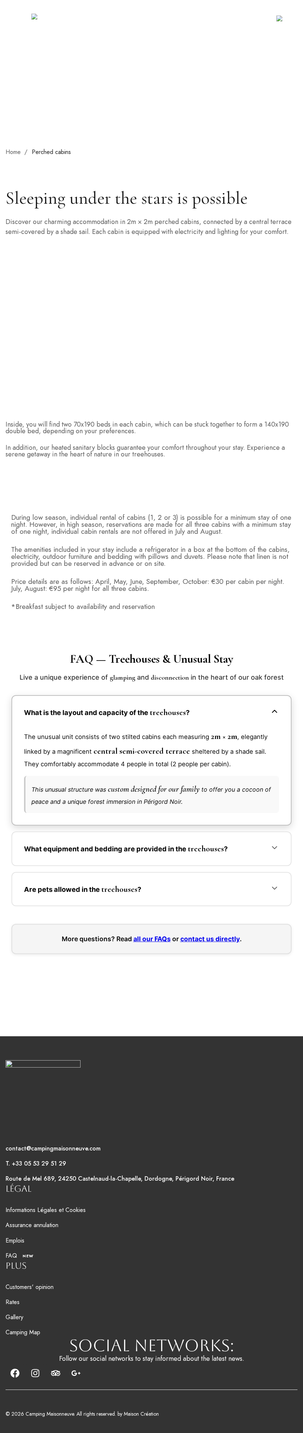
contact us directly (210, 939)
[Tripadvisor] (55, 1373)
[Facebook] (15, 1373)
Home (13, 152)
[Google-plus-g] (76, 1373)
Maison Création (141, 1414)
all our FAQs (152, 939)
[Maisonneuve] (53, 19)
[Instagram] (35, 1373)
